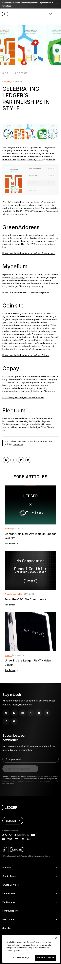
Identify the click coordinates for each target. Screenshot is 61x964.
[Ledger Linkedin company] (47, 713)
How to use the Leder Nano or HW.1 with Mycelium (25, 292)
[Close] (56, 938)
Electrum (51, 159)
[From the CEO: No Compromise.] (30, 570)
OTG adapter (17, 277)
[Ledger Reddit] (6, 713)
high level (33, 147)
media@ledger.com (22, 704)
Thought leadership (13, 594)
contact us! (18, 444)
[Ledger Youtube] (38, 713)
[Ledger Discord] (14, 721)
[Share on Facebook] (6, 460)
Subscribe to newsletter (18, 768)
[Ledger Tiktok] (6, 721)
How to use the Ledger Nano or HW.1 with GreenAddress (28, 253)
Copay (39, 159)
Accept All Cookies (45, 957)
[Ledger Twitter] (30, 713)
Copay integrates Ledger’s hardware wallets (23, 397)
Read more (10, 543)
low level (20, 147)
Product (8, 528)
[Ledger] (5, 14)
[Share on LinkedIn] (21, 460)
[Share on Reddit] (28, 460)
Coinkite (31, 159)
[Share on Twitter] (13, 460)
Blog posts (20, 73)
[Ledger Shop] (50, 13)
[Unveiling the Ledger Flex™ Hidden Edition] (30, 631)
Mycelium (21, 159)
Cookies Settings (21, 957)
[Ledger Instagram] (22, 713)
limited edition (18, 156)
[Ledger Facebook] (14, 713)
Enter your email (13, 759)
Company (6, 81)
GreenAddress (9, 159)
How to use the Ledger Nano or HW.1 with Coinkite (25, 355)
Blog (5, 73)
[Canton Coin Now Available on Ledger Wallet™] (30, 504)
